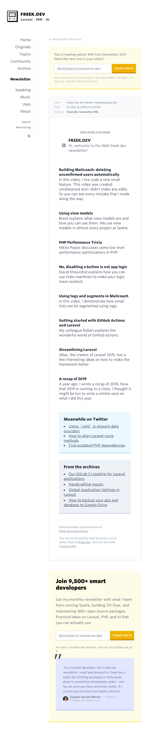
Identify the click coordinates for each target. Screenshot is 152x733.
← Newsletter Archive (65, 39)
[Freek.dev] (12, 16)
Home (25, 40)
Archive (24, 68)
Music (25, 97)
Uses (26, 104)
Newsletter (20, 79)
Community (20, 61)
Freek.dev (33, 14)
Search (26, 122)
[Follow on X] (29, 136)
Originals (23, 47)
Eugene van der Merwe (85, 696)
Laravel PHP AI (35, 19)
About (25, 111)
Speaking (23, 90)
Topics (25, 54)
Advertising (23, 127)
